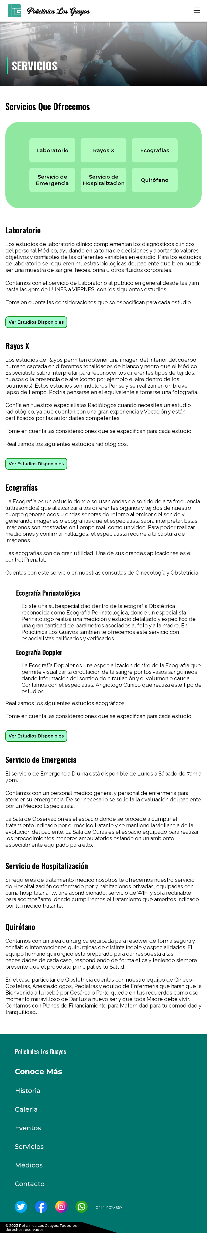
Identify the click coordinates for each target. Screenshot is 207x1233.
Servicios (29, 1146)
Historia (27, 1091)
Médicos (29, 1165)
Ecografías (154, 150)
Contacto (29, 1184)
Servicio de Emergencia (52, 179)
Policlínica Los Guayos (40, 1051)
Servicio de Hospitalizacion (104, 179)
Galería (26, 1109)
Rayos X (103, 150)
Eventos (28, 1128)
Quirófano (154, 180)
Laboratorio (52, 150)
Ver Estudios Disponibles (36, 322)
